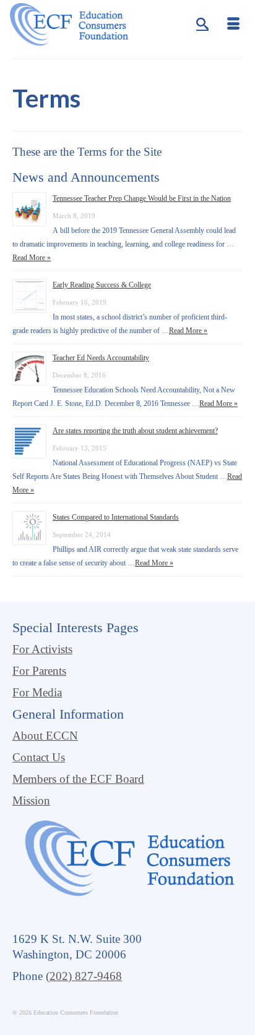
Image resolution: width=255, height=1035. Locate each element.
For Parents (39, 670)
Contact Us (38, 757)
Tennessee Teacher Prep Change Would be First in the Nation (142, 198)
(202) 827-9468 (84, 976)
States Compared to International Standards (116, 517)
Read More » (31, 257)
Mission (31, 800)
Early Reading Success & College (102, 285)
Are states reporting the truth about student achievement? (135, 430)
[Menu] (233, 24)
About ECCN (45, 735)
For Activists (42, 649)
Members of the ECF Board (78, 778)
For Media (37, 692)
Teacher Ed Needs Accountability (101, 357)
